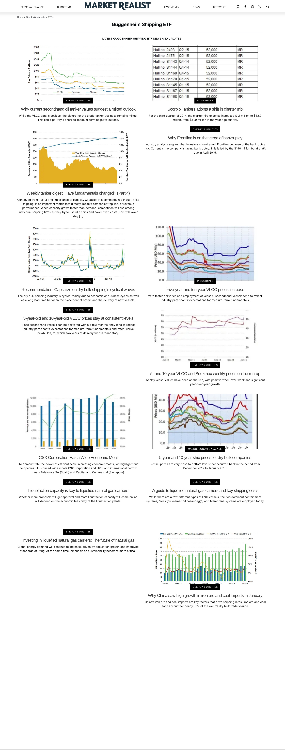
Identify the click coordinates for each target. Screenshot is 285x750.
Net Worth (220, 7)
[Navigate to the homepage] (118, 6)
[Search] (238, 6)
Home (20, 17)
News (196, 7)
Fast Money (171, 7)
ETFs (50, 17)
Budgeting (64, 7)
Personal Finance (32, 7)
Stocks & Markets (35, 17)
